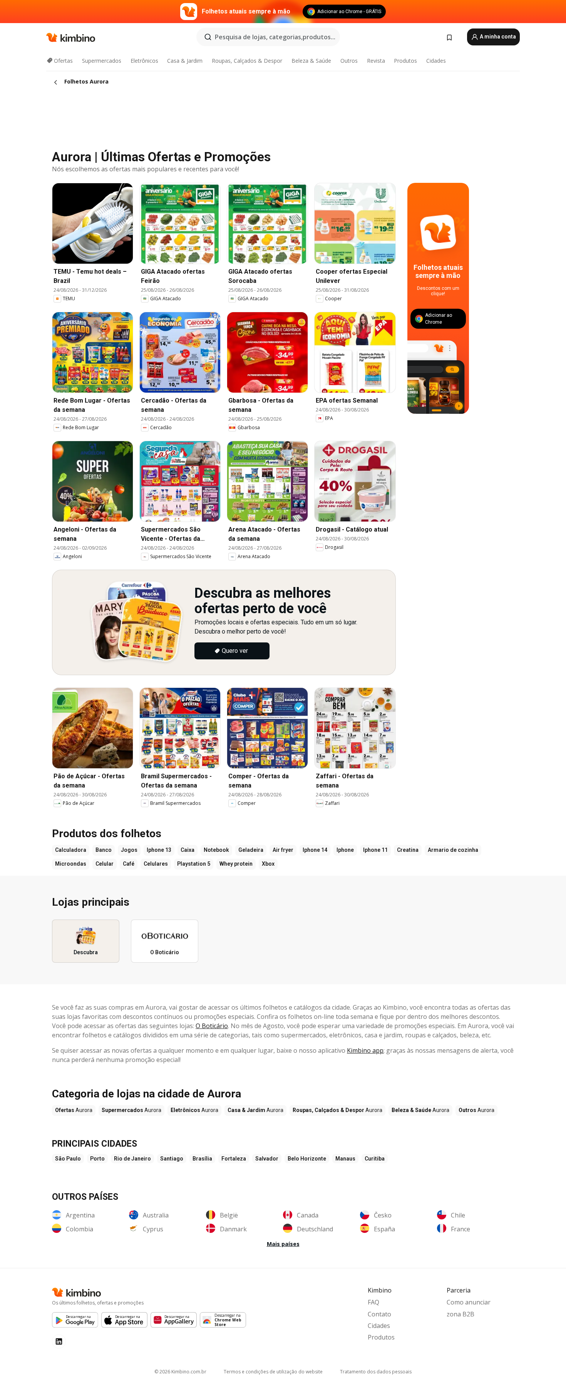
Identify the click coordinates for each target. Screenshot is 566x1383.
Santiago (171, 1159)
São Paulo (68, 1159)
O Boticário (212, 1026)
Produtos (405, 60)
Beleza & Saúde (311, 60)
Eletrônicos (144, 60)
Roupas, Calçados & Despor (247, 60)
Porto (97, 1159)
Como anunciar (469, 1302)
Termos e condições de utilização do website (273, 1371)
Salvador (266, 1159)
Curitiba (375, 1159)
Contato (379, 1314)
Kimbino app (365, 1050)
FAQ (373, 1302)
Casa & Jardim (185, 60)
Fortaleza (233, 1159)
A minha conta (497, 36)
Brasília (202, 1159)
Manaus (345, 1159)
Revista (376, 60)
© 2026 (180, 1371)
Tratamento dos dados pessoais (376, 1371)
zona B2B (460, 1314)
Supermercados (101, 60)
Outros (349, 60)
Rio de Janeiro (132, 1159)
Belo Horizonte (307, 1159)
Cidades (436, 60)
